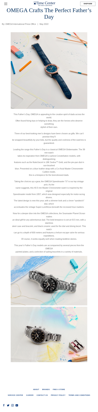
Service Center (15, 395)
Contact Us (42, 395)
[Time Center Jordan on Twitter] (8, 405)
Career (30, 395)
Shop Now (88, 4)
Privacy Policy (58, 395)
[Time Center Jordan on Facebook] (4, 405)
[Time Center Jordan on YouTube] (17, 405)
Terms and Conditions (79, 395)
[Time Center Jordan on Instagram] (12, 405)
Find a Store (59, 389)
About (36, 389)
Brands (46, 389)
